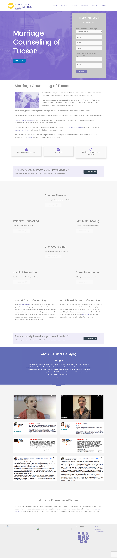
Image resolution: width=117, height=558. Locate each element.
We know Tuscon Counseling (24, 120)
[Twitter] (83, 532)
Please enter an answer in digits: (86, 54)
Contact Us (105, 6)
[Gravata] (87, 538)
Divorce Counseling (21, 130)
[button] (90, 172)
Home (55, 6)
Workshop (84, 6)
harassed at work (25, 304)
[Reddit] (81, 541)
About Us (94, 6)
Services (74, 6)
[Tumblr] (83, 538)
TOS (96, 527)
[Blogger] (87, 535)
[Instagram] (83, 535)
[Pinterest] (79, 538)
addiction (85, 315)
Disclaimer (98, 529)
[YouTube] (79, 535)
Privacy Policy (99, 532)
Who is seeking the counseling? (86, 29)
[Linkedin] (87, 532)
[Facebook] (79, 532)
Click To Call (64, 6)
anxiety (29, 137)
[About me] (85, 541)
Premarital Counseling (75, 127)
